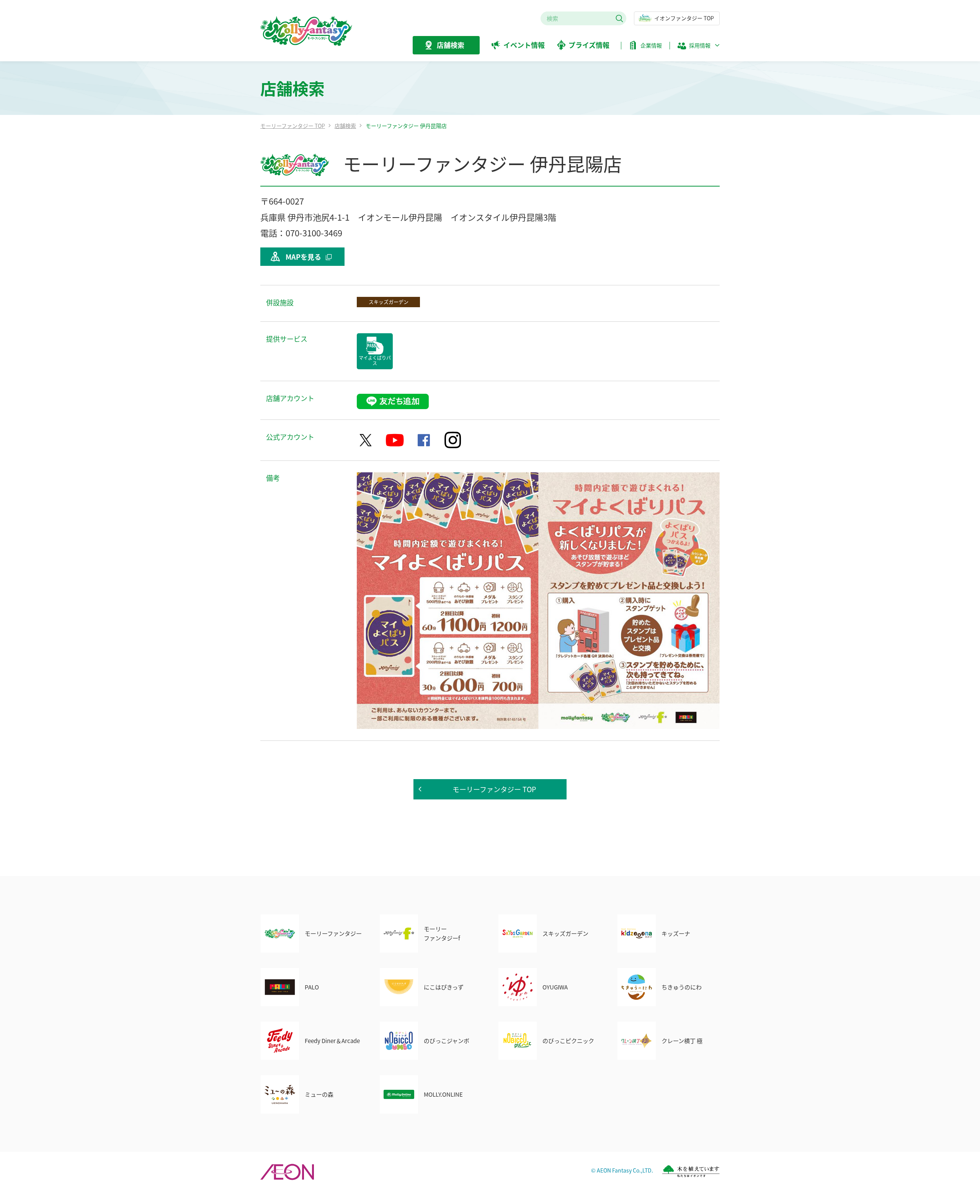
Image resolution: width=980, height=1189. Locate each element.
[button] (698, 47)
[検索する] (619, 18)
